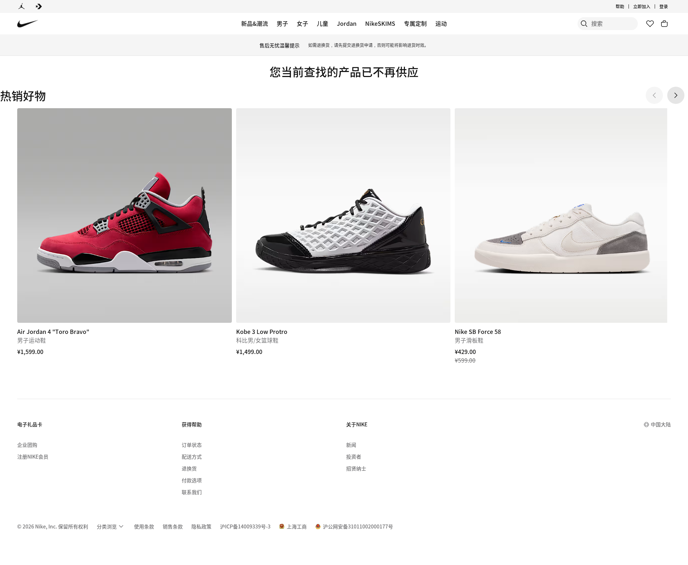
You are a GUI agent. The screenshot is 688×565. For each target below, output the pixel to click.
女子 (302, 23)
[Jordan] (21, 6)
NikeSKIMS (380, 23)
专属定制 (415, 23)
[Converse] (38, 6)
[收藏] (650, 23)
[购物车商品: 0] (664, 23)
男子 (282, 23)
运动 (441, 23)
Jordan (347, 23)
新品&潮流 (254, 23)
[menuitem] (626, 6)
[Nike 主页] (27, 23)
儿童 (322, 23)
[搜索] (584, 23)
